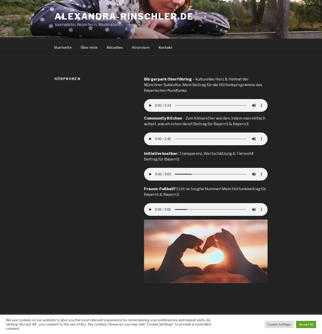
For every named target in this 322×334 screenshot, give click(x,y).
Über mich (89, 47)
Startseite (63, 47)
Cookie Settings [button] (279, 324)
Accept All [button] (306, 324)
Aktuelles (115, 47)
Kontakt (165, 47)
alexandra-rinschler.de (124, 16)
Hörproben (141, 47)
